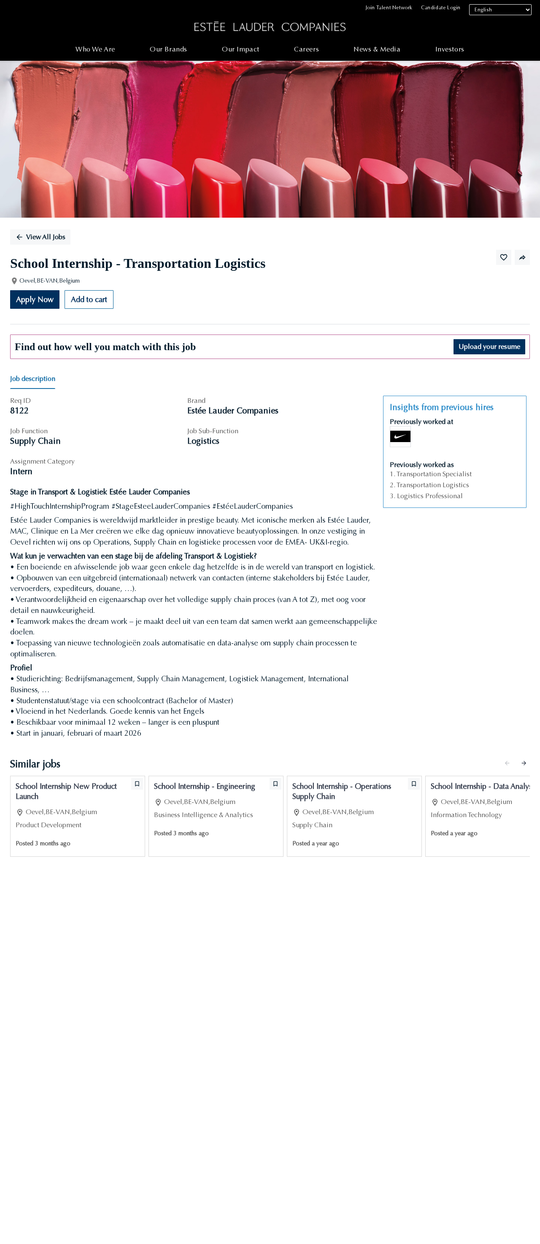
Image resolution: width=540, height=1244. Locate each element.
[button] (522, 257)
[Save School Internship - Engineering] (275, 784)
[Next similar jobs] (524, 763)
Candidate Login (441, 8)
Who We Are (95, 49)
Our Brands (168, 49)
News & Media (377, 49)
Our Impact (240, 49)
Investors (449, 49)
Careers (306, 49)
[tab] (36, 379)
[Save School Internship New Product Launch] (137, 784)
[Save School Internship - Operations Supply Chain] (414, 784)
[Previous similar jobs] (507, 763)
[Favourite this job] (503, 257)
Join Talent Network (389, 8)
